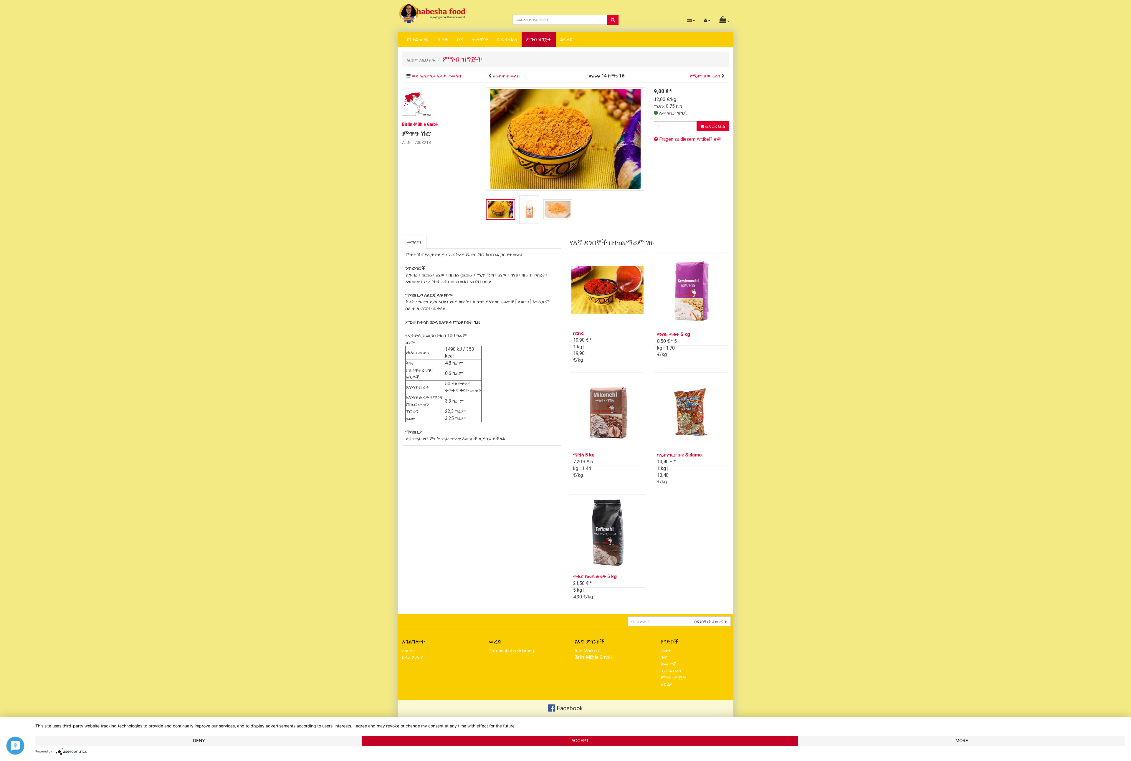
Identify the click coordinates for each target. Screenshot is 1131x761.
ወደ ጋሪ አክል (714, 126)
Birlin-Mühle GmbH (593, 657)
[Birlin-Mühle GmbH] (416, 103)
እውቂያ (409, 651)
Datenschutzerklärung (511, 651)
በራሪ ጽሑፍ (413, 657)
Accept (580, 740)
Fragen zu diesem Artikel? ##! (690, 139)
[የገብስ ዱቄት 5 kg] (691, 290)
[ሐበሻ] (432, 13)
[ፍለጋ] (613, 20)
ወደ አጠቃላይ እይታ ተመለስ (436, 76)
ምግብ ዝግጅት (538, 39)
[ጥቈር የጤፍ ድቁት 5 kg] (607, 532)
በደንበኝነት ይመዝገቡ (711, 621)
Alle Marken (586, 651)
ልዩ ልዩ (566, 39)
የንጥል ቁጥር (418, 39)
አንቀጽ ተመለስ (506, 76)
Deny (199, 740)
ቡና (460, 39)
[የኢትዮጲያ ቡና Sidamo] (691, 411)
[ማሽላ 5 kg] (607, 411)
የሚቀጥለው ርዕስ (705, 76)
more (961, 740)
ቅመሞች (480, 39)
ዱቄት (442, 39)
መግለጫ (414, 242)
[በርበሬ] (607, 289)
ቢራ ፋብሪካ (507, 39)
